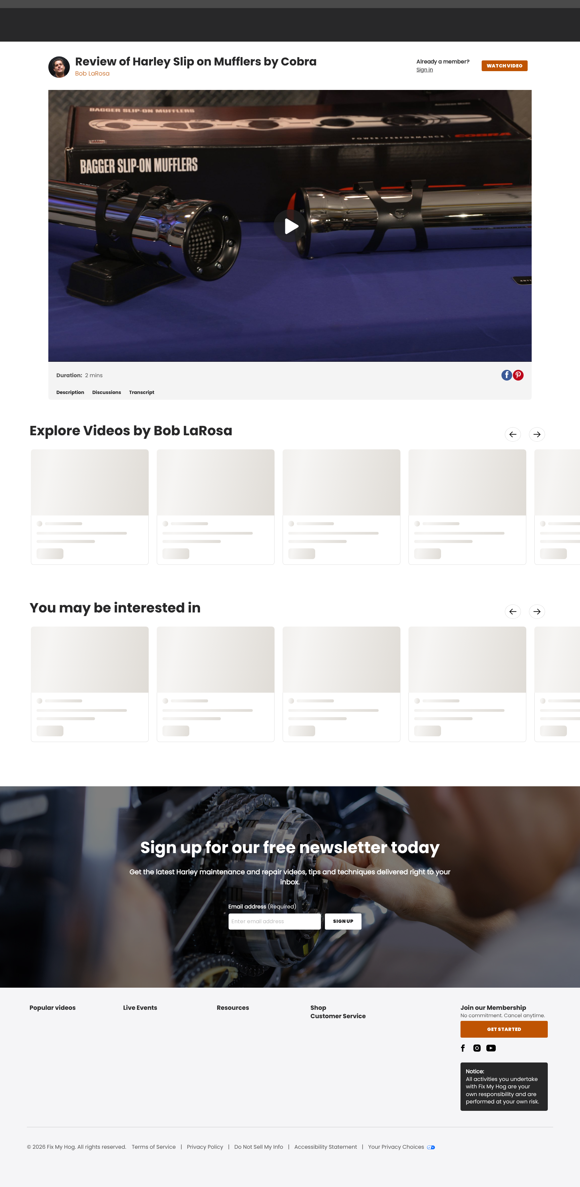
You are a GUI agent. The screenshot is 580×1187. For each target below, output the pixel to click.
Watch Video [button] (505, 65)
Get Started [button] (504, 1029)
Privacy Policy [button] (205, 1147)
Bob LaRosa (92, 73)
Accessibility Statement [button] (325, 1147)
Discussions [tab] (106, 392)
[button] (443, 66)
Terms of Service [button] (154, 1147)
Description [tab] (70, 392)
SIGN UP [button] (343, 921)
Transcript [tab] (141, 392)
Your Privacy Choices (396, 1147)
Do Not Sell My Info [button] (258, 1147)
